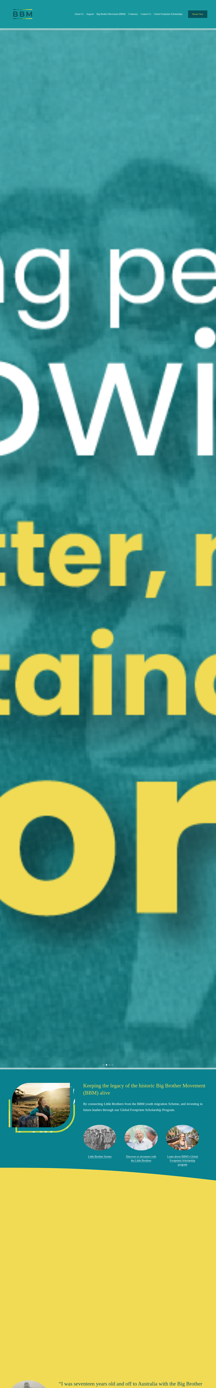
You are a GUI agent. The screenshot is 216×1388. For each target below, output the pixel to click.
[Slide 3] (109, 1065)
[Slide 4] (112, 1065)
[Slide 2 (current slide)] (106, 1065)
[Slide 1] (103, 1065)
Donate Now (197, 14)
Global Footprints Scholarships (168, 14)
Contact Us (146, 14)
